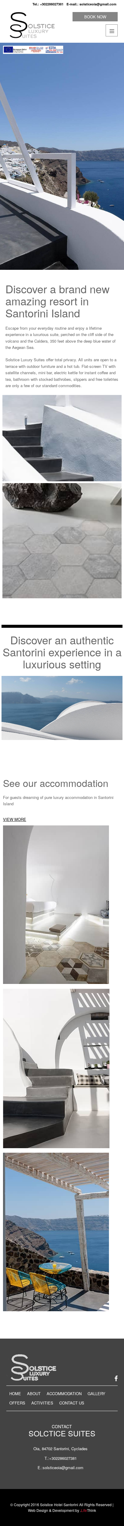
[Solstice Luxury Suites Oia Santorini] (31, 25)
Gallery (96, 1393)
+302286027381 (52, 4)
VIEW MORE (14, 819)
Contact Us (71, 1403)
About (34, 1393)
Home (15, 1393)
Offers (17, 1403)
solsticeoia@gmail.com (97, 4)
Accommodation (64, 1393)
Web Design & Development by (62, 1510)
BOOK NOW (95, 17)
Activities (42, 1403)
